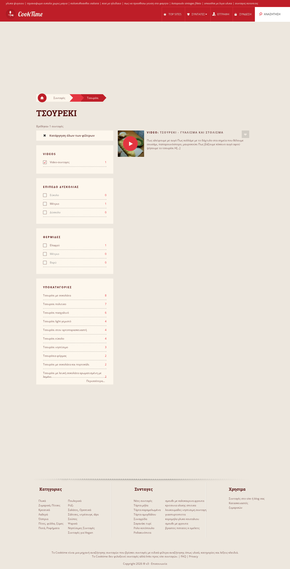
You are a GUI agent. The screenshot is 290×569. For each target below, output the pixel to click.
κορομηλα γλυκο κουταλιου (182, 519)
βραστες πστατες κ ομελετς (182, 528)
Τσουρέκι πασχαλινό (74, 313)
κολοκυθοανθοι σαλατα (84, 3)
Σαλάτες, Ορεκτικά (79, 510)
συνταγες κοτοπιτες (246, 3)
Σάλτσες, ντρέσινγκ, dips (83, 514)
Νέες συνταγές (143, 501)
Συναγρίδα (140, 519)
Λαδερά (43, 514)
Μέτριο (78, 204)
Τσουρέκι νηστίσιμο (74, 347)
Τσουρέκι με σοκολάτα (74, 295)
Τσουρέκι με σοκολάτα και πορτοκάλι (74, 364)
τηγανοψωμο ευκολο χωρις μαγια (47, 3)
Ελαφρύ (78, 245)
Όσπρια (43, 519)
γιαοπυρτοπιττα (175, 514)
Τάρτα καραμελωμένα (147, 510)
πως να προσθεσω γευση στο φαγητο (146, 3)
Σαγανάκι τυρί (142, 523)
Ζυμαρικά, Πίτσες (49, 505)
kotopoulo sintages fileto (186, 3)
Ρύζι (70, 505)
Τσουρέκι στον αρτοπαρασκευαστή (74, 330)
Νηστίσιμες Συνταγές (81, 528)
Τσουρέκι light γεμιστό (74, 321)
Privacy (193, 556)
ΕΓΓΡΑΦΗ (223, 14)
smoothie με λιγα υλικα (218, 3)
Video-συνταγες (78, 162)
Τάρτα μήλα (141, 505)
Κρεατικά (44, 510)
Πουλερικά (74, 501)
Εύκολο (78, 195)
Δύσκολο (78, 212)
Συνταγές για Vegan (80, 533)
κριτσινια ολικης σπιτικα (180, 505)
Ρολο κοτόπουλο (144, 528)
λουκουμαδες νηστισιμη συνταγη (185, 510)
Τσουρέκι (93, 98)
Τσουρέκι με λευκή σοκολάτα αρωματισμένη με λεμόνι (74, 373)
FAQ (183, 556)
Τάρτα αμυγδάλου (145, 514)
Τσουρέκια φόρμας (74, 356)
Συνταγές (59, 98)
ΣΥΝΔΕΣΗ (245, 14)
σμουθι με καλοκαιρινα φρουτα (184, 501)
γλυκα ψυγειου (15, 3)
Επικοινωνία (159, 564)
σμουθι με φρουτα (176, 523)
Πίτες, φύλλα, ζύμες (51, 523)
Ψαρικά (72, 523)
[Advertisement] (145, 53)
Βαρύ (78, 262)
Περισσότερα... (95, 381)
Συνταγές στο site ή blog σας (247, 498)
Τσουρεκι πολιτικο (74, 304)
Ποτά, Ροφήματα (49, 528)
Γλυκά (42, 501)
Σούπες (72, 519)
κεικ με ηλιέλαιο (111, 3)
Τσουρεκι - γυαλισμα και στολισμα (191, 132)
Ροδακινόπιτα (142, 533)
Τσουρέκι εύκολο (74, 338)
